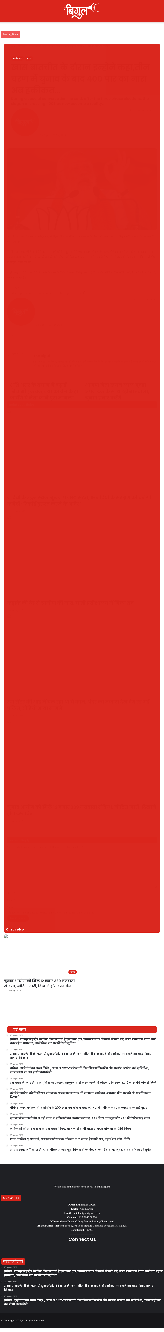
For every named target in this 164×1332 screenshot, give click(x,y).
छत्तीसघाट (17, 58)
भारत (29, 58)
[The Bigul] (82, 11)
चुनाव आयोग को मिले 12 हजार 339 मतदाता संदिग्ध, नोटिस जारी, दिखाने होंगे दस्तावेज (39, 983)
